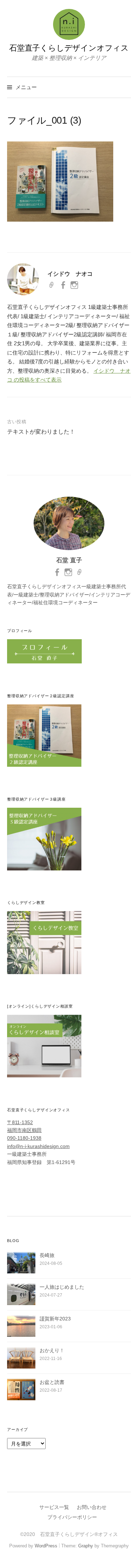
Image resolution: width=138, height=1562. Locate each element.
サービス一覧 (54, 1507)
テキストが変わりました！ (41, 432)
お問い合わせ (92, 1507)
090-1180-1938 (24, 1138)
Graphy (85, 1545)
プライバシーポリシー (72, 1517)
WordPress (46, 1545)
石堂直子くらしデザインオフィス (69, 47)
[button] (60, 181)
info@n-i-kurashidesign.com (38, 1146)
